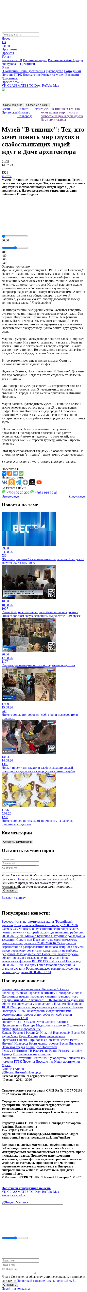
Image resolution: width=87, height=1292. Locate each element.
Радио (6, 45)
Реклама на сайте (60, 60)
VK (4, 85)
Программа (9, 49)
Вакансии (72, 74)
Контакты (48, 74)
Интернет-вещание (52, 1036)
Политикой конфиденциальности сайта (44, 879)
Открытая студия (13, 1047)
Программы (10, 1040)
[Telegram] (15, 473)
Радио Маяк (10, 1036)
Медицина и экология (51, 1025)
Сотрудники (72, 71)
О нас (6, 67)
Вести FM (78, 1032)
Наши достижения (32, 71)
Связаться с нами (37, 104)
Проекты (8, 53)
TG (31, 85)
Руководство (54, 71)
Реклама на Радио (45, 1050)
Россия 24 (32, 1032)
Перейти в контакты (16, 1288)
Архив (19, 1068)
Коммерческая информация (32, 1054)
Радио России (28, 1036)
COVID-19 (21, 1021)
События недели (57, 1040)
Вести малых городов (44, 1043)
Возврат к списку (14, 897)
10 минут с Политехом (41, 1047)
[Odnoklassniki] (9, 473)
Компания (9, 1058)
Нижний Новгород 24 (55, 1032)
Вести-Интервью (71, 1043)
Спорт (49, 1021)
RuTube (47, 85)
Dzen (37, 85)
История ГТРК (12, 74)
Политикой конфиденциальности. (26, 1188)
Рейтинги (28, 63)
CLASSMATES (17, 85)
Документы (10, 78)
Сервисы (8, 1068)
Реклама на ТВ (12, 60)
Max (56, 85)
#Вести (7, 176)
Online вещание (12, 104)
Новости (8, 38)
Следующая (77, 496)
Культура (29, 1025)
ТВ (4, 42)
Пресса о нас (31, 74)
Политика (61, 1021)
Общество (37, 1021)
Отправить (9, 890)
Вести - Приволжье (32, 1040)
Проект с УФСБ (12, 82)
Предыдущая (10, 496)
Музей (60, 74)
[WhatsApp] (21, 473)
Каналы (7, 1032)
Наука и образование (26, 1029)
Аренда (7, 1054)
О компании (10, 71)
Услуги (6, 56)
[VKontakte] (4, 473)
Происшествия (12, 1025)
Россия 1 (19, 1032)
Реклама (7, 1050)
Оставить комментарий (17, 841)
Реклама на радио (35, 60)
